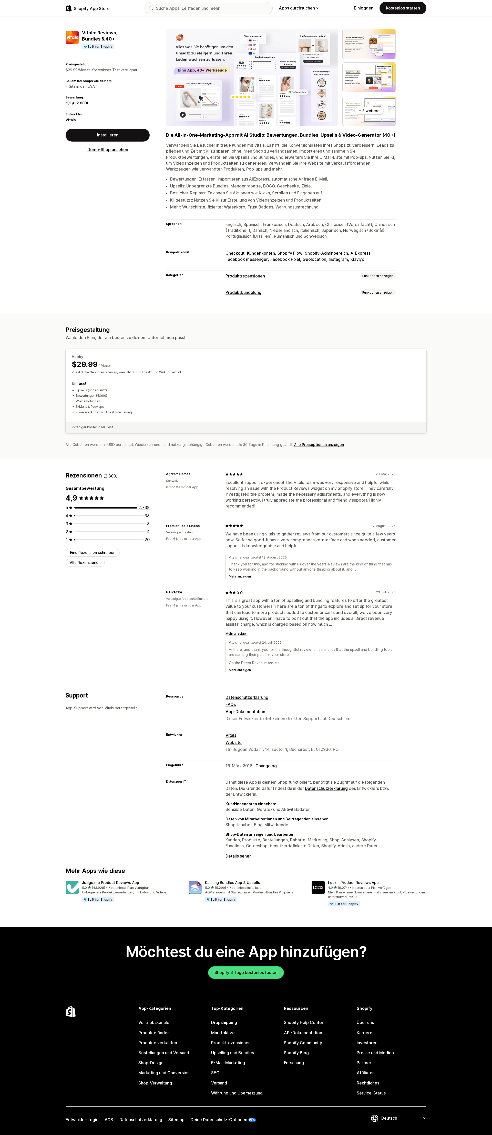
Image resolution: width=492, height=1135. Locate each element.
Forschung (294, 1062)
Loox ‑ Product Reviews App (353, 882)
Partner (364, 1062)
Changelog (266, 765)
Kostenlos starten (403, 8)
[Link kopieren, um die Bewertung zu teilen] (193, 474)
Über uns (365, 1022)
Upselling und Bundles (232, 1052)
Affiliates (365, 1072)
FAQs (230, 704)
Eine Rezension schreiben (92, 552)
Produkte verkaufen (157, 1042)
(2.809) (81, 103)
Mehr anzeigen (240, 576)
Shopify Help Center (303, 1022)
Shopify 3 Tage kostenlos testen (246, 972)
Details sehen (238, 856)
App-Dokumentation (245, 711)
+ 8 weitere (369, 110)
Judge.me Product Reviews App (110, 882)
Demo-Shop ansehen (107, 149)
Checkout (234, 253)
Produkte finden (154, 1032)
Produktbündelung (243, 292)
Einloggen (363, 8)
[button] (123, 891)
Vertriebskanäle (153, 1022)
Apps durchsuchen (297, 8)
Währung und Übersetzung (237, 1093)
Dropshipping (224, 1022)
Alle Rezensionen (85, 562)
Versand (219, 1083)
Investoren (367, 1042)
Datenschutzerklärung (246, 697)
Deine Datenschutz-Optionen (219, 1119)
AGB (109, 1119)
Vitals (71, 120)
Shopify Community (303, 1042)
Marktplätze (223, 1032)
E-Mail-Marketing (228, 1062)
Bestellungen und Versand (163, 1052)
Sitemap (176, 1119)
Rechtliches (368, 1083)
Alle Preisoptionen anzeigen (319, 444)
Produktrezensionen (245, 275)
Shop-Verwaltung (155, 1083)
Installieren (107, 134)
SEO (215, 1072)
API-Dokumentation (303, 1032)
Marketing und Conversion (164, 1072)
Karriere (364, 1032)
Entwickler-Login (82, 1119)
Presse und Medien (375, 1052)
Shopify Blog (296, 1052)
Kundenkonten (261, 253)
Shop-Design (150, 1062)
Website (233, 742)
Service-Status (371, 1093)
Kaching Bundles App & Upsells (232, 882)
